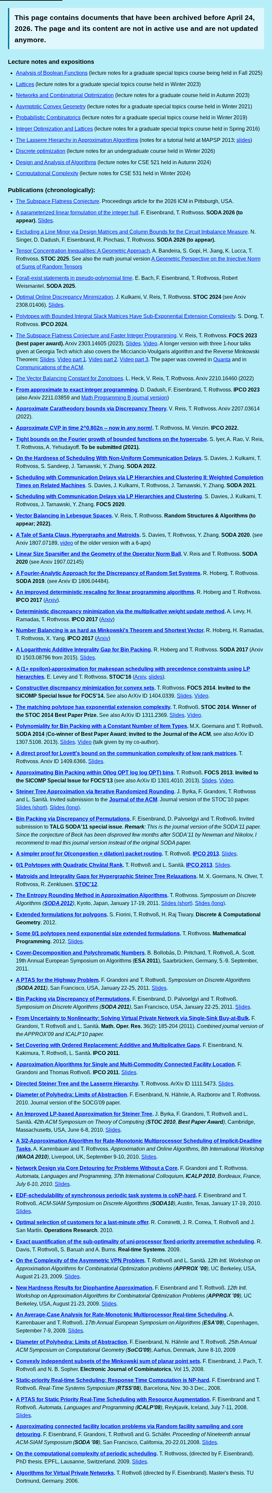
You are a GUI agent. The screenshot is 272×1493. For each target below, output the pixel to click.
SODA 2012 (58, 903)
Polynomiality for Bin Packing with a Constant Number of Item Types (101, 726)
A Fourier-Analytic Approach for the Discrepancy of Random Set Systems (108, 573)
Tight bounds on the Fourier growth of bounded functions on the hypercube (111, 439)
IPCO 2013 (206, 854)
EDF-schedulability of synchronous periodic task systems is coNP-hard (106, 1195)
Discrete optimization (40, 151)
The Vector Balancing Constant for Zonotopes (69, 378)
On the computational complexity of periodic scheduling (86, 1453)
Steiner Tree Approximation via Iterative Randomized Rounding (95, 791)
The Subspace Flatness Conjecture (57, 201)
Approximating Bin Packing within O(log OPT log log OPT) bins (94, 772)
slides (243, 140)
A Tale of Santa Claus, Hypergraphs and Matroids (77, 535)
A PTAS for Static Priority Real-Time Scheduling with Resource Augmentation (113, 1399)
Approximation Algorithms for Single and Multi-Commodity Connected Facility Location (125, 1064)
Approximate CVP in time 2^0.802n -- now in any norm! (84, 428)
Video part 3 (134, 359)
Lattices (25, 84)
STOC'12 (86, 884)
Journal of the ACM (133, 799)
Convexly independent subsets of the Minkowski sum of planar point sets (108, 1361)
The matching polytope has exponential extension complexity (93, 707)
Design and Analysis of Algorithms (56, 162)
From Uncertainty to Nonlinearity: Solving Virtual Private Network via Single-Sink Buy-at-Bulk (132, 1018)
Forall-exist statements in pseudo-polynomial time (74, 278)
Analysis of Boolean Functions (52, 73)
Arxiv (51, 600)
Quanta (222, 359)
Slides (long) (65, 807)
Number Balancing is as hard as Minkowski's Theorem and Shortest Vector (109, 630)
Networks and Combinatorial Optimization (65, 95)
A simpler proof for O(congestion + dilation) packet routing (89, 854)
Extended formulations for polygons (61, 914)
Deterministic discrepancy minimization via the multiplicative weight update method (120, 611)
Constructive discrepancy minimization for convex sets (85, 688)
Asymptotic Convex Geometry (51, 106)
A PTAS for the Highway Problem (57, 980)
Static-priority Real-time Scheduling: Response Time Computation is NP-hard (112, 1380)
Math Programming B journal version (124, 398)
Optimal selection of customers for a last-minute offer (82, 1222)
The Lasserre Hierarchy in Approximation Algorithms (77, 140)
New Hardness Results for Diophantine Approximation (84, 1288)
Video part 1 (71, 359)
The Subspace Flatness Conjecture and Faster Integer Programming (96, 335)
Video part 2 (103, 359)
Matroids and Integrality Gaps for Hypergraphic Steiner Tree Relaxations (106, 876)
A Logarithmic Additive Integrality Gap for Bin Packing (83, 649)
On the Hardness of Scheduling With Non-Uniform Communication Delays (108, 458)
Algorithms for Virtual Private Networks (65, 1473)
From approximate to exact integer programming (77, 390)
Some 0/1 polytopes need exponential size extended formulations (98, 933)
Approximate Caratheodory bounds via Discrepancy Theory (91, 408)
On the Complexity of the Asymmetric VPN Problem (80, 1260)
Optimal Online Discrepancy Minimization (64, 297)
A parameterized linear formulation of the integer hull (77, 212)
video (66, 543)
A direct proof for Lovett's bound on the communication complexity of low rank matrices (126, 753)
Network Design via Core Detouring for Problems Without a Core (96, 1168)
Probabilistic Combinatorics (48, 117)
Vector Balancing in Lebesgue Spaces (64, 515)
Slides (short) (31, 807)
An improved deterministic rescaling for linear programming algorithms (105, 592)
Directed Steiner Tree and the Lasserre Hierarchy (77, 1084)
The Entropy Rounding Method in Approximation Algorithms (91, 895)
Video (150, 343)
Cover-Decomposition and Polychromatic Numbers (80, 953)
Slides (45, 220)
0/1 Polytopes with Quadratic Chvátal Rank (69, 865)
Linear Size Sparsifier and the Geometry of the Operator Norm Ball (98, 554)
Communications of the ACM (49, 367)
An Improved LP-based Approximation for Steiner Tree (84, 1114)
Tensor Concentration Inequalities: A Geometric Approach (83, 251)
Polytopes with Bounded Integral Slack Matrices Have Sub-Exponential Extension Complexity (125, 316)
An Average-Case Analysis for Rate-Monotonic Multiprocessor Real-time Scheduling (121, 1315)
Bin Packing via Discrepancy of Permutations (73, 819)
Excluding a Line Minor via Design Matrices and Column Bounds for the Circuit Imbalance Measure (132, 232)
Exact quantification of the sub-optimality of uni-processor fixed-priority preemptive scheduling (135, 1241)
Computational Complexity (47, 173)
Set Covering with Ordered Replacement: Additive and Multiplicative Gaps (108, 1045)
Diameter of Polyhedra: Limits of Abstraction (71, 1094)
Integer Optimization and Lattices (54, 129)
